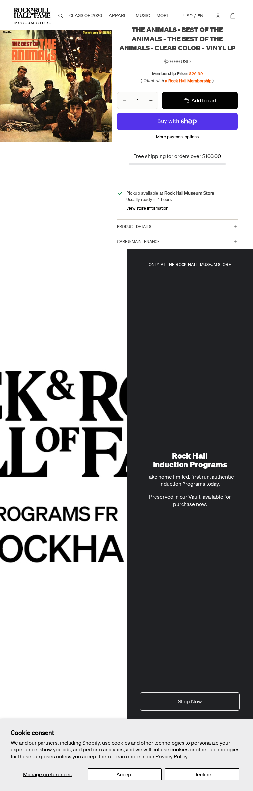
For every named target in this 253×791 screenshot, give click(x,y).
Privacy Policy (171, 756)
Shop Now (190, 701)
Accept (124, 774)
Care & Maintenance (138, 241)
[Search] (60, 16)
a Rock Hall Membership (188, 81)
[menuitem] (163, 16)
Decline (202, 774)
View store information (147, 208)
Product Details (134, 226)
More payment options (177, 137)
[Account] (218, 16)
